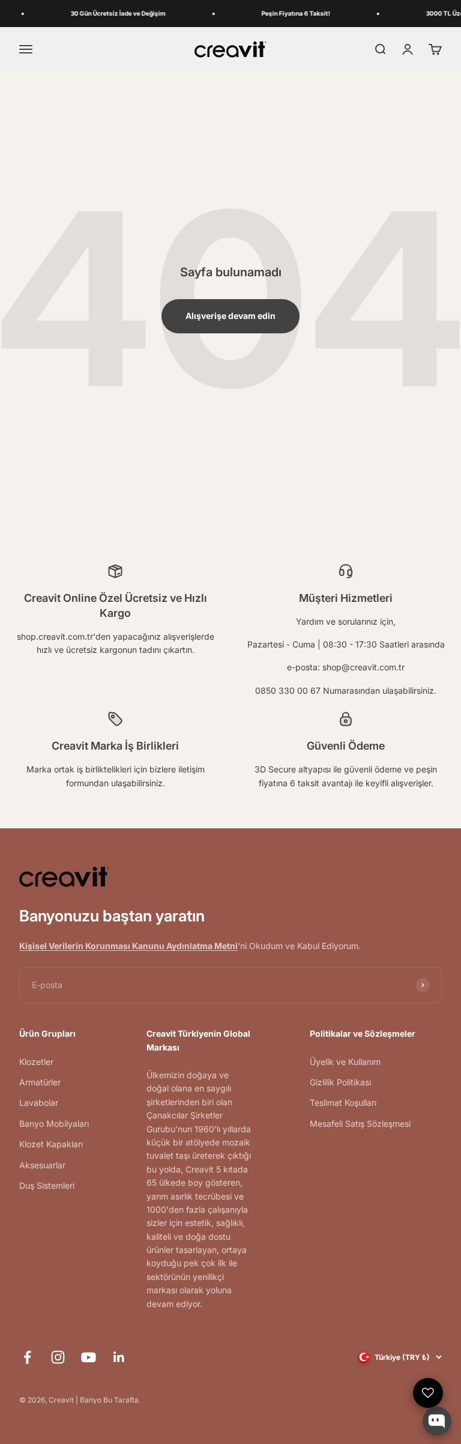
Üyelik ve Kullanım (345, 1062)
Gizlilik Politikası (340, 1082)
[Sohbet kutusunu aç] (437, 1421)
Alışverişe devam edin (230, 316)
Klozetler (36, 1062)
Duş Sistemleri (46, 1185)
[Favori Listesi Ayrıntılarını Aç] (428, 1393)
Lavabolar (38, 1102)
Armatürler (40, 1082)
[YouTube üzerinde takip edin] (88, 1357)
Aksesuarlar (42, 1165)
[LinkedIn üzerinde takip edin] (119, 1357)
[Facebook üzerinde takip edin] (27, 1357)
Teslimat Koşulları (343, 1102)
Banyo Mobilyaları (54, 1123)
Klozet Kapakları (51, 1144)
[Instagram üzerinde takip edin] (58, 1357)
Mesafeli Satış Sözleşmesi (360, 1123)
